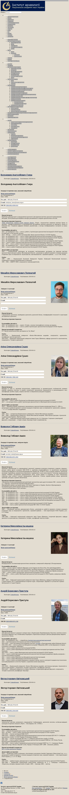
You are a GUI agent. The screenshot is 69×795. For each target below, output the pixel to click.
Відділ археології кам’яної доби (19, 87)
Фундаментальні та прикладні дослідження (22, 122)
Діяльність (7, 119)
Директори (17, 55)
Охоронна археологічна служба (15, 168)
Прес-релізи (10, 21)
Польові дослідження (16, 123)
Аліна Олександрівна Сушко (14, 346)
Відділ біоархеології (16, 99)
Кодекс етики (14, 46)
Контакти (9, 58)
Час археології (14, 139)
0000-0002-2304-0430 (12, 710)
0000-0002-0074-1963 (12, 457)
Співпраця (7, 155)
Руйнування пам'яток (12, 17)
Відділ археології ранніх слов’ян (19, 93)
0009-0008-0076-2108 (12, 621)
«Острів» (38, 643)
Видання (6, 148)
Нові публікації (11, 24)
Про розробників (37, 788)
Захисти (9, 33)
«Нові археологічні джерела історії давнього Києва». (18, 222)
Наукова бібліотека (15, 110)
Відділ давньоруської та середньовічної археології (23, 94)
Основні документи (16, 42)
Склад (12, 81)
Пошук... (3, 12)
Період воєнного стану (16, 47)
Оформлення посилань (13, 154)
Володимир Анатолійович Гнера (16, 174)
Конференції (10, 27)
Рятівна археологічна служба (14, 166)
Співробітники (18, 56)
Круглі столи (14, 128)
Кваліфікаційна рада (12, 79)
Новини (6, 15)
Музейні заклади (11, 158)
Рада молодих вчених (12, 117)
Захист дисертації (15, 73)
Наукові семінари (15, 126)
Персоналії (13, 53)
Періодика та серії (12, 149)
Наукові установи (11, 157)
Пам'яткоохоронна (12, 131)
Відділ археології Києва (17, 96)
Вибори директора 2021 (13, 61)
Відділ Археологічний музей (18, 100)
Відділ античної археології (17, 91)
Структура (7, 62)
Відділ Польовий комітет (17, 105)
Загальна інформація (12, 39)
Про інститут (7, 38)
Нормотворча (10, 129)
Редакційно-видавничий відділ (19, 111)
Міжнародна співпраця (13, 23)
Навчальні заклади (12, 160)
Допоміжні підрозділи (13, 114)
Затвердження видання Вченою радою (17, 152)
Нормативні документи (17, 76)
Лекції (9, 30)
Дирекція (9, 64)
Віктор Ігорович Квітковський (15, 678)
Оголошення (10, 20)
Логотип (9, 59)
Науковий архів (15, 108)
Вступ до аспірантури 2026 (11, 171)
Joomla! (48, 788)
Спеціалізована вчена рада (14, 67)
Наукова (9, 120)
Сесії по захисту (15, 75)
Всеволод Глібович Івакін (13, 426)
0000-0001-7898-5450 (12, 377)
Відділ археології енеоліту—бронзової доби (22, 88)
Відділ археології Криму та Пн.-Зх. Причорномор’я (24, 97)
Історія (9, 50)
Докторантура (14, 146)
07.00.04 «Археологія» (16, 71)
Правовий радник (11, 169)
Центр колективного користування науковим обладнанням (22, 113)
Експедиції (10, 26)
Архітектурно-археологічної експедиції (39, 640)
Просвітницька (11, 132)
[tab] (4, 210)
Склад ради (13, 70)
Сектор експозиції (18, 102)
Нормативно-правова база (14, 41)
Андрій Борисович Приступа (14, 590)
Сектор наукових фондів (20, 103)
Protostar (65, 788)
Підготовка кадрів (12, 140)
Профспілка (10, 116)
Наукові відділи (11, 85)
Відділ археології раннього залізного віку (21, 90)
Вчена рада (10, 65)
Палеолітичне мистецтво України (19, 137)
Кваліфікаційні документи (17, 82)
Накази (12, 49)
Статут (12, 44)
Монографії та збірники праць (15, 151)
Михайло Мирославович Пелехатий (18, 272)
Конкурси (9, 35)
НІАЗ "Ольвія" (11, 163)
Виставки (9, 29)
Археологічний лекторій (17, 136)
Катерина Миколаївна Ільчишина (17, 526)
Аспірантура (14, 142)
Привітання (10, 36)
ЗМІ (8, 32)
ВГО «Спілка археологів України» (12, 749)
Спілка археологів (12, 164)
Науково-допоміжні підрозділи (15, 107)
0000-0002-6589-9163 (12, 205)
